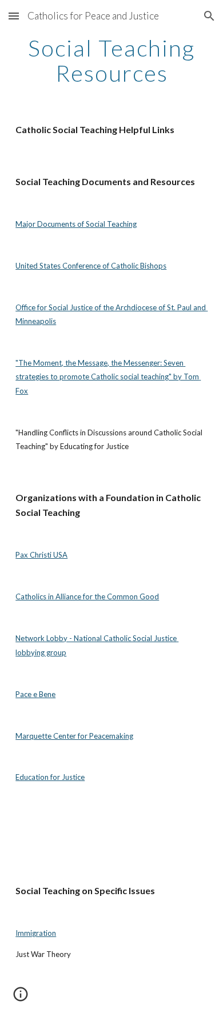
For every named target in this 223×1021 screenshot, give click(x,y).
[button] (13, 15)
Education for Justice (50, 777)
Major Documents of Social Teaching (76, 224)
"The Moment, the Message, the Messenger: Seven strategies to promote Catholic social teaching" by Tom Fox (108, 376)
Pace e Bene (35, 694)
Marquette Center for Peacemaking (74, 735)
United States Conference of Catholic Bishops (90, 265)
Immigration (35, 933)
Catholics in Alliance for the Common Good (87, 596)
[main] (111, 60)
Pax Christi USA (41, 554)
